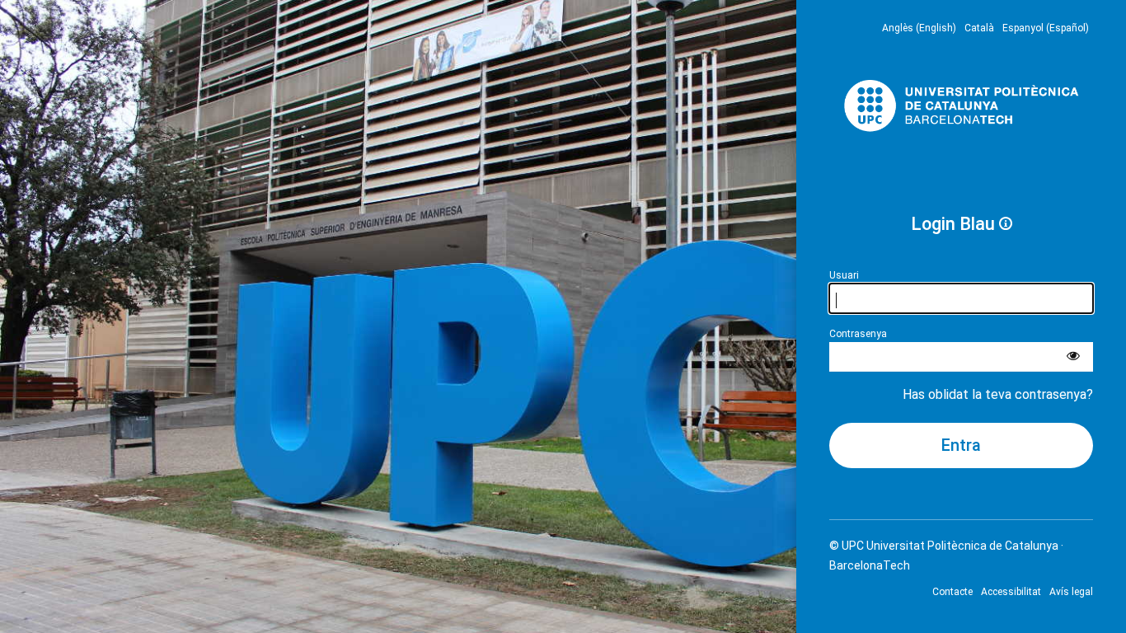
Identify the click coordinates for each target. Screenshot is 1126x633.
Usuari (844, 275)
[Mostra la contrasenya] (1073, 357)
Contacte (952, 592)
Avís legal (1071, 592)
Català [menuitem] (979, 28)
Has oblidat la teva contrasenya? (998, 394)
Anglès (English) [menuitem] (919, 28)
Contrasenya (858, 334)
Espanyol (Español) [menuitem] (1045, 28)
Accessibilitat (1011, 592)
